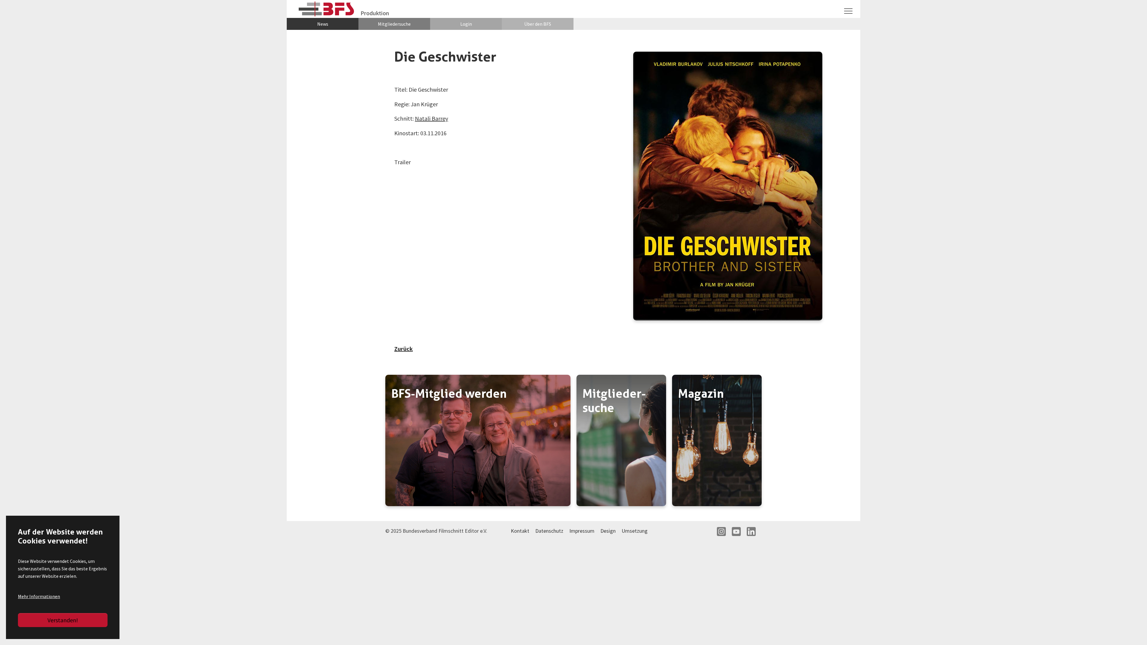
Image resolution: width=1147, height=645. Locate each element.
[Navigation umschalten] (848, 11)
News (322, 24)
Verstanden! (62, 620)
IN (721, 531)
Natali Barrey (431, 118)
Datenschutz (549, 530)
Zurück (403, 348)
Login (466, 24)
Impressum (581, 530)
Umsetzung (635, 530)
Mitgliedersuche (394, 24)
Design (608, 530)
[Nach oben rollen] (1132, 630)
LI (751, 531)
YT (736, 531)
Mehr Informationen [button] (39, 596)
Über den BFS (537, 24)
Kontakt (520, 530)
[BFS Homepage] (327, 9)
